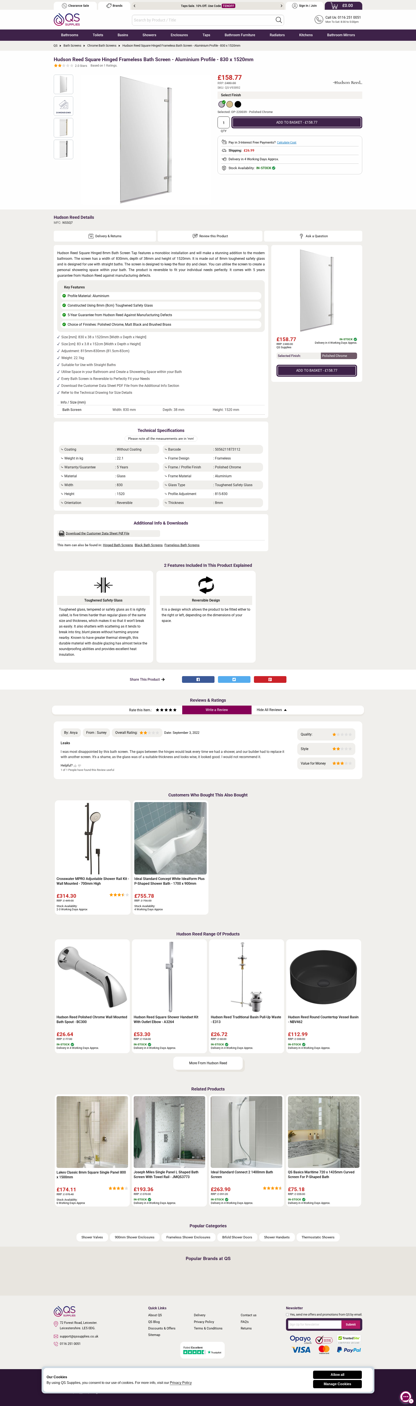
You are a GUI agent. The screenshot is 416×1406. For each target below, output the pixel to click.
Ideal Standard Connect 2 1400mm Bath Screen (242, 1174)
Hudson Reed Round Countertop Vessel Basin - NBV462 (323, 1019)
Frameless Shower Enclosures (188, 1237)
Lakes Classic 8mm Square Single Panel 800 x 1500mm (91, 1174)
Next (281, 6)
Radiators (277, 35)
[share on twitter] (234, 679)
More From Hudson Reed (208, 1063)
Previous (134, 6)
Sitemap (154, 1335)
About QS (155, 1315)
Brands (117, 6)
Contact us (249, 1315)
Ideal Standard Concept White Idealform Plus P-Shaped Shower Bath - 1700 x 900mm (169, 881)
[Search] (279, 20)
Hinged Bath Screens (118, 545)
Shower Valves (92, 1237)
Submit (351, 1324)
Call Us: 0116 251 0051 (343, 17)
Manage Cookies (337, 1384)
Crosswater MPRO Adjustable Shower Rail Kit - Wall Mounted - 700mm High (93, 881)
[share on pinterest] (270, 679)
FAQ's (245, 1322)
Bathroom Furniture (240, 35)
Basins (123, 35)
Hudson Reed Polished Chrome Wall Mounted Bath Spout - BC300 (92, 1019)
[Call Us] (319, 19)
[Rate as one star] (157, 710)
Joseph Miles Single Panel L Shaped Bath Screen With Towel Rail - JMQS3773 (166, 1174)
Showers (149, 35)
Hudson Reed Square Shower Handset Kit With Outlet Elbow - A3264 (166, 1019)
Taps (206, 35)
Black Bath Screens (149, 545)
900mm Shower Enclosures (134, 1237)
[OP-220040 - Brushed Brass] (229, 104)
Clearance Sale (78, 6)
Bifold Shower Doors (237, 1237)
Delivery (199, 1315)
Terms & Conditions (208, 1328)
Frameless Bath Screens (182, 545)
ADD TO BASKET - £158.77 (296, 122)
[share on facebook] (198, 679)
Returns (246, 1328)
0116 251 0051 (70, 1344)
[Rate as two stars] (159, 710)
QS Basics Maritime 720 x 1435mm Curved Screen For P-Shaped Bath (321, 1174)
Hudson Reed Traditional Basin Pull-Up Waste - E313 (246, 1019)
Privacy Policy (204, 1322)
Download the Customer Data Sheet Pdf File (97, 533)
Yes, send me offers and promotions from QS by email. (326, 1314)
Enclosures (179, 35)
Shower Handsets (277, 1237)
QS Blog (154, 1322)
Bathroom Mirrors (341, 35)
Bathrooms (69, 35)
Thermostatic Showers (318, 1237)
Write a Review (217, 710)
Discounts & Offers (162, 1328)
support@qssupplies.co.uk (79, 1336)
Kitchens (306, 35)
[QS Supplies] (67, 19)
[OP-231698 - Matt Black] (238, 104)
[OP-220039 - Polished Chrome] (221, 104)
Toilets (98, 35)
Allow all (337, 1375)
